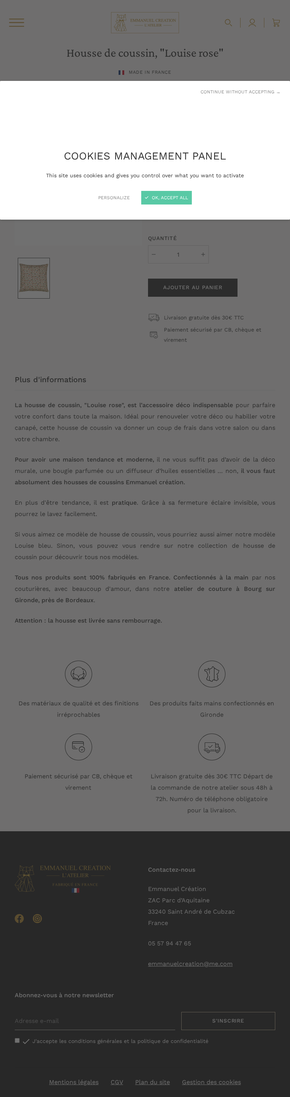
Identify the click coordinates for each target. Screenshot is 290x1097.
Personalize (114, 197)
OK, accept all (169, 197)
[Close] (145, 548)
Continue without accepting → (241, 92)
